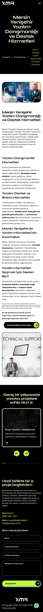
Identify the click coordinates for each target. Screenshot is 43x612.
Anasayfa (6, 57)
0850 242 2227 (9, 516)
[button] (17, 453)
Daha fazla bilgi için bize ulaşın (19, 325)
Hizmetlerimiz (20, 57)
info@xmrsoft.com (11, 523)
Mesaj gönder (10, 583)
